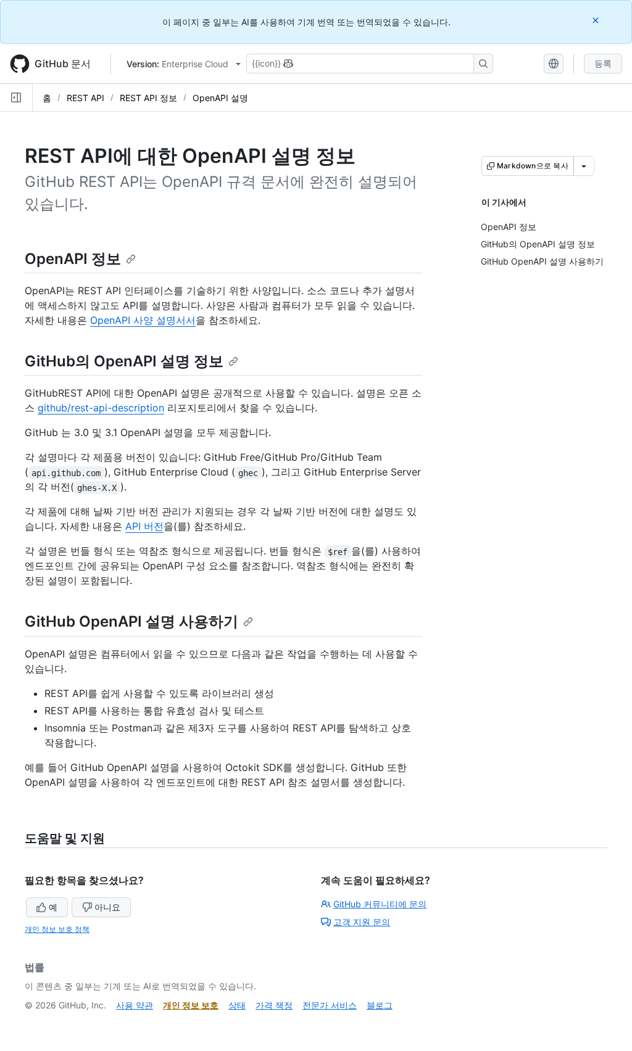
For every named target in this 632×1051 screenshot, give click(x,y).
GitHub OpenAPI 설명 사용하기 (131, 621)
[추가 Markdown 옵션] (583, 166)
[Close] (597, 20)
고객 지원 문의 (361, 922)
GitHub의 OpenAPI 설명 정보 (124, 361)
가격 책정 (274, 1005)
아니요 (107, 907)
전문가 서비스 (329, 1005)
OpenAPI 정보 (73, 259)
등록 (603, 63)
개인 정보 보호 (190, 1005)
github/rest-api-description (101, 408)
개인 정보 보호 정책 (57, 929)
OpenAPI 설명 (220, 98)
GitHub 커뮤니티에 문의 (379, 904)
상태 (237, 1005)
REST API (85, 98)
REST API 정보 (148, 98)
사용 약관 (134, 1005)
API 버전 (144, 526)
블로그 (380, 1005)
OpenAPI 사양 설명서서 (143, 320)
